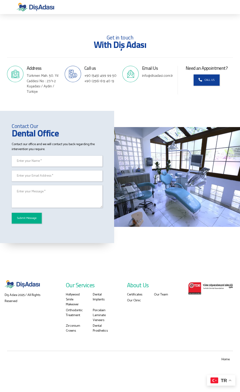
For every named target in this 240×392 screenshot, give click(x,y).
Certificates (134, 294)
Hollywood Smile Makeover (73, 299)
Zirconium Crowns (73, 328)
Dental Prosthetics (100, 328)
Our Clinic (134, 300)
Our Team (161, 294)
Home (225, 359)
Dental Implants (99, 297)
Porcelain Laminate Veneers (99, 315)
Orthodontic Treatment (74, 313)
